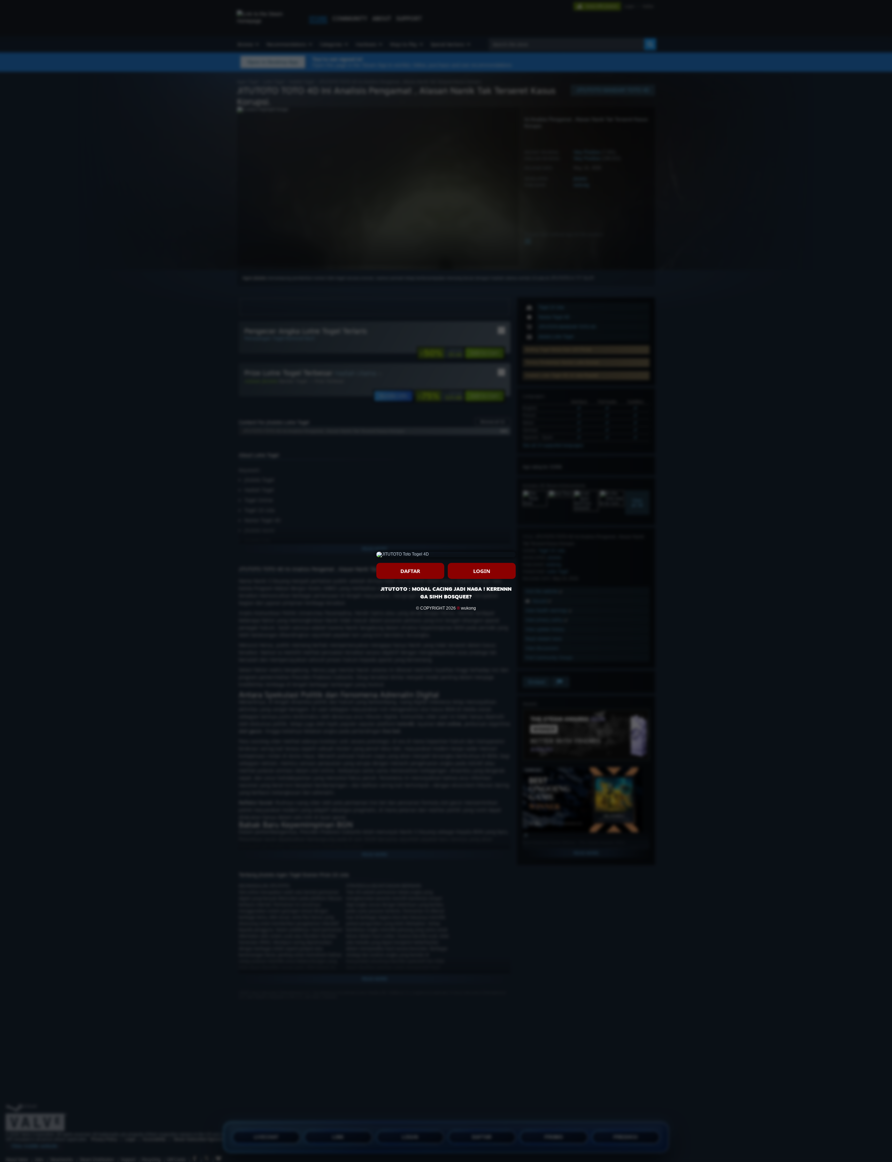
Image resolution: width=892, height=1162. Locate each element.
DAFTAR (410, 570)
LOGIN (481, 570)
